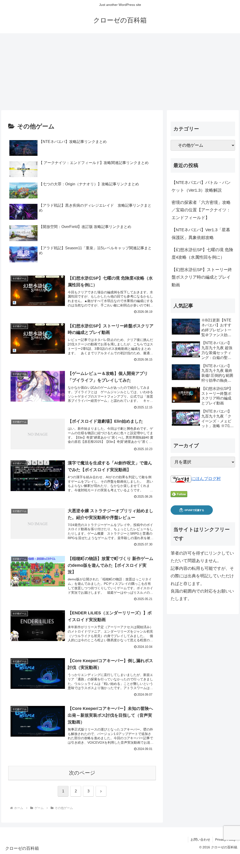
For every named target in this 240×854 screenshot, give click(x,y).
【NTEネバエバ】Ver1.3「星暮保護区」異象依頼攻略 (201, 233)
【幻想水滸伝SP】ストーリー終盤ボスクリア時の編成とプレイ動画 (202, 277)
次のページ (82, 773)
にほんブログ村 (206, 478)
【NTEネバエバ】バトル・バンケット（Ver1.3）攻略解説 (201, 186)
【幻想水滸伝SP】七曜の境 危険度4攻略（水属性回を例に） (202, 253)
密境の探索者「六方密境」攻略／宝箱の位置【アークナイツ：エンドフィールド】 (201, 210)
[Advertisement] (120, 71)
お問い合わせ (200, 839)
